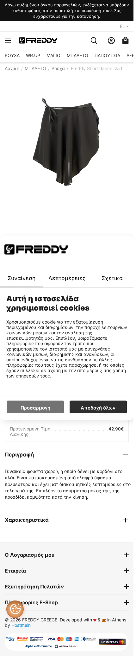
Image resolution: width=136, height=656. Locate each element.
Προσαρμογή (35, 407)
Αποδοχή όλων (98, 407)
